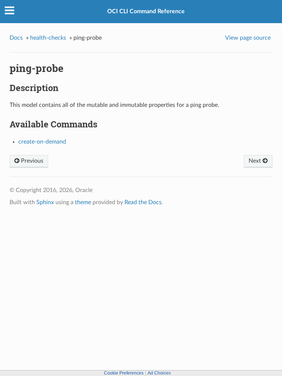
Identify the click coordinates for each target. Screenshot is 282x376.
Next (256, 161)
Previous (31, 161)
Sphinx (45, 202)
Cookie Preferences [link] (124, 373)
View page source (248, 38)
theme (83, 202)
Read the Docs (143, 202)
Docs (16, 38)
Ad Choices (159, 373)
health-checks (48, 38)
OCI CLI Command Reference (146, 11)
